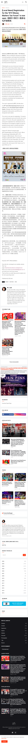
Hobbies (14, 633)
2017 (14, 583)
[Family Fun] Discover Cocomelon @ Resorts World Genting (7, 483)
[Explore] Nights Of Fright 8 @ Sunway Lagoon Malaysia (7, 502)
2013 (14, 592)
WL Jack (9, 287)
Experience (14, 628)
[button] (2, 2)
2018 (14, 580)
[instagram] (15, 732)
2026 (14, 561)
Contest (14, 625)
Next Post (24, 366)
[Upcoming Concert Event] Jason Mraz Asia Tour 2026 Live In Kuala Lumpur (18, 461)
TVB (14, 640)
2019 (14, 578)
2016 (14, 585)
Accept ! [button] (4, 741)
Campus (14, 623)
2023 (14, 568)
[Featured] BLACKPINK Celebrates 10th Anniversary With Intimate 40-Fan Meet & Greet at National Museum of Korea (7, 351)
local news (12, 281)
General (7, 7)
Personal (14, 635)
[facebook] (12, 732)
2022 (14, 571)
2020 (14, 575)
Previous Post (4, 366)
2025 (14, 563)
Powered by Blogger (8, 513)
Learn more (3, 738)
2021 (14, 573)
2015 (14, 588)
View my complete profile (6, 535)
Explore (14, 630)
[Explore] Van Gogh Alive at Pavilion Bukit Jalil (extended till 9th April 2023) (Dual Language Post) (20, 485)
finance (14, 642)
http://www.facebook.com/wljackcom (13, 267)
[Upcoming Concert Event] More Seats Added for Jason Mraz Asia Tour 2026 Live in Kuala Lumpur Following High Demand (7, 324)
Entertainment (5, 649)
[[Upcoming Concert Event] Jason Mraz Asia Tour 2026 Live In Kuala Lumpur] (6, 462)
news (16, 281)
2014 (14, 590)
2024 (14, 566)
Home (3, 7)
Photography (14, 638)
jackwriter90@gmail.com (18, 269)
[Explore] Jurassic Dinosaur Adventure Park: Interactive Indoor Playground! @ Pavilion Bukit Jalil (20, 503)
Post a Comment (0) (14, 362)
